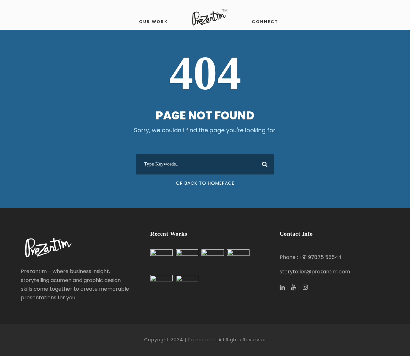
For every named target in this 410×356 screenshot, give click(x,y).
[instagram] (305, 287)
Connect (265, 22)
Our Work (153, 22)
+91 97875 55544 (320, 257)
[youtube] (293, 287)
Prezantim (201, 339)
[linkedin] (282, 287)
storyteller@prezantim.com (315, 271)
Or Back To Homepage (205, 183)
